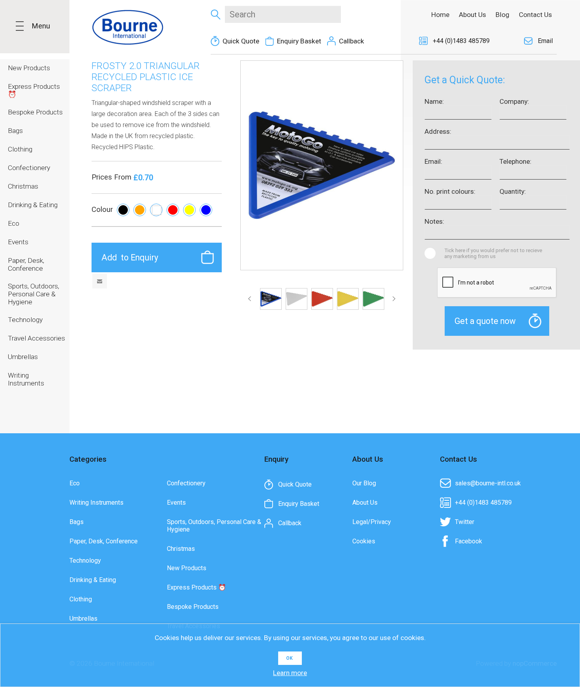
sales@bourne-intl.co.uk (488, 483)
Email (545, 41)
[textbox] (283, 14)
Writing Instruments (96, 502)
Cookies (363, 541)
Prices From (112, 177)
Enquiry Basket (299, 41)
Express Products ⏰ (196, 587)
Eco (74, 483)
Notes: (434, 221)
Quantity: (513, 191)
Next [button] (392, 298)
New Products (186, 568)
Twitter (464, 522)
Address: (438, 131)
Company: (514, 101)
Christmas (181, 548)
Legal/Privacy (371, 522)
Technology (85, 560)
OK (289, 658)
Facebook (468, 541)
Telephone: (515, 161)
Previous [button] (251, 298)
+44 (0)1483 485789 (461, 41)
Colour (102, 209)
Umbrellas (83, 618)
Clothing (80, 599)
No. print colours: (450, 191)
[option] (271, 299)
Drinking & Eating (92, 580)
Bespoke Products (193, 606)
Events (176, 502)
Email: (433, 161)
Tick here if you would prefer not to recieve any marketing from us (493, 253)
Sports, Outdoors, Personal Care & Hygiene (214, 525)
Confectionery (186, 483)
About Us (365, 502)
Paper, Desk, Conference (103, 541)
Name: (434, 101)
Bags (76, 522)
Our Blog (364, 483)
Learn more (290, 673)
